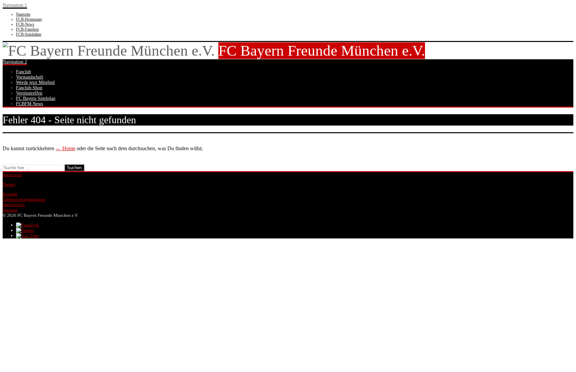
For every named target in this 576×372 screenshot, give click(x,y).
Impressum (12, 174)
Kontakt (10, 193)
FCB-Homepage (29, 19)
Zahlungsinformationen (24, 199)
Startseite (23, 14)
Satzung (10, 209)
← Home (65, 148)
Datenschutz (14, 204)
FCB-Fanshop (27, 29)
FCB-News (25, 24)
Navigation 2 (15, 61)
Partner (9, 184)
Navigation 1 (15, 5)
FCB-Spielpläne (28, 34)
